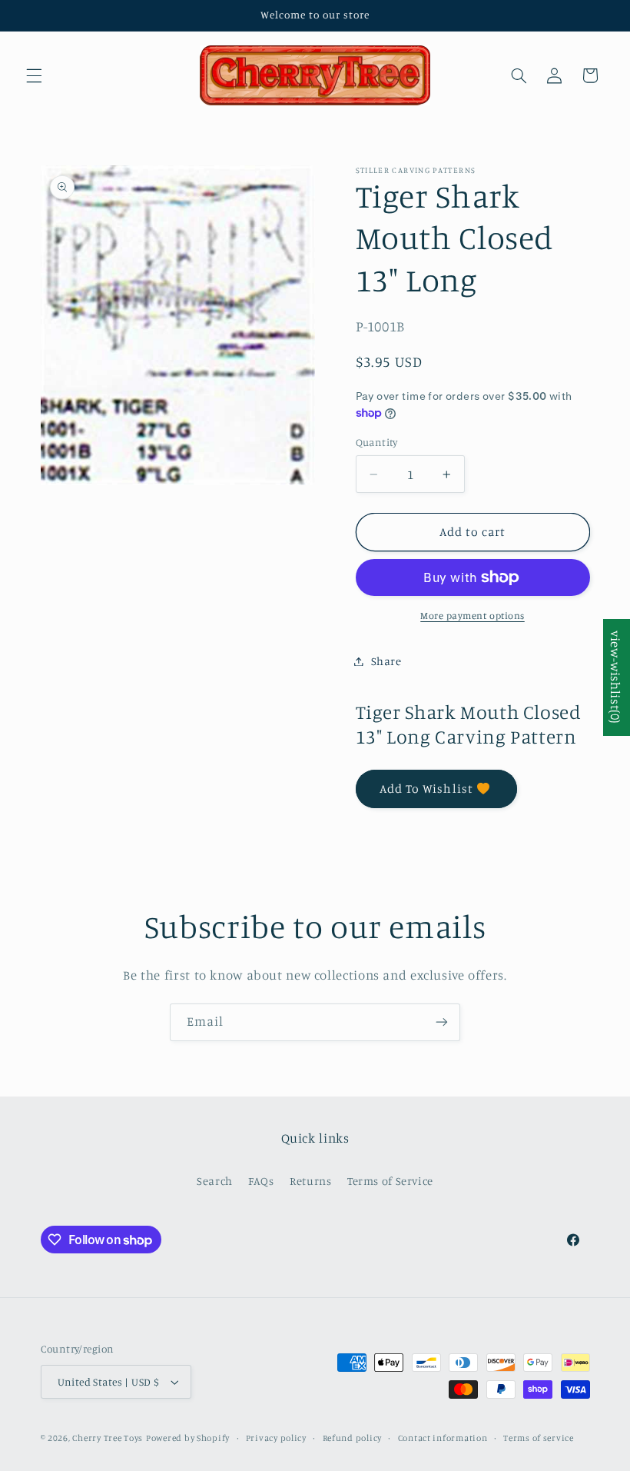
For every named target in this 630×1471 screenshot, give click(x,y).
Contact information (443, 1438)
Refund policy (353, 1438)
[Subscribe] (441, 1022)
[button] (33, 75)
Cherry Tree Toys (107, 1438)
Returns (310, 1180)
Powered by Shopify (188, 1438)
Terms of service (538, 1438)
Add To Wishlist (426, 788)
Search (215, 1180)
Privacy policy (276, 1438)
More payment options (472, 615)
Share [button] (386, 660)
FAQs (261, 1180)
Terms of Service (390, 1180)
